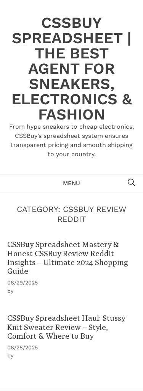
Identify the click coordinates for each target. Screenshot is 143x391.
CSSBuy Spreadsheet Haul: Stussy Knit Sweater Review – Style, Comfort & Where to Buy (66, 327)
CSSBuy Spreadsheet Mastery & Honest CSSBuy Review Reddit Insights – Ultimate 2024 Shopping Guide (67, 257)
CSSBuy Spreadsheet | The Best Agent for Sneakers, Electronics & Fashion (71, 68)
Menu (71, 183)
